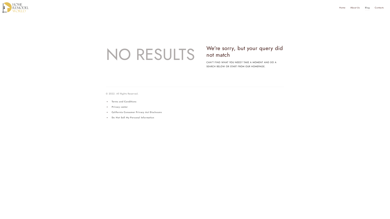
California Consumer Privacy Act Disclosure (137, 112)
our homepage (255, 66)
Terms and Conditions (124, 101)
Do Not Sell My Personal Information (133, 117)
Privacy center (120, 107)
